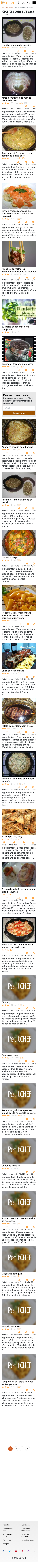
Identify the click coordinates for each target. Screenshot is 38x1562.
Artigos (6, 1544)
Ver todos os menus (7, 1535)
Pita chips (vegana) (12, 836)
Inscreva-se (19, 413)
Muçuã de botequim (12, 1273)
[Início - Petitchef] (3, 7)
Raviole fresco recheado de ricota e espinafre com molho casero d (17, 213)
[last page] (27, 1448)
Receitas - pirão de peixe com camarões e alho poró (17, 154)
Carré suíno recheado (13, 670)
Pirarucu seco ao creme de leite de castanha (18, 1219)
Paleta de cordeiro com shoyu (17, 726)
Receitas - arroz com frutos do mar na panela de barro (18, 945)
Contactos (26, 1525)
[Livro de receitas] (19, 2)
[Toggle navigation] (34, 2)
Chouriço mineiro (11, 1165)
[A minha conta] (24, 2)
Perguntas (7, 1540)
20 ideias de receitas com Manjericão (15, 328)
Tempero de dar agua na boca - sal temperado (18, 1383)
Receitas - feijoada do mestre (17, 364)
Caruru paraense (10, 1055)
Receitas (6, 1525)
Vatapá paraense (11, 1326)
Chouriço (6, 1002)
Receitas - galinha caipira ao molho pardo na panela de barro (19, 1111)
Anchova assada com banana (17, 447)
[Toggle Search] (28, 2)
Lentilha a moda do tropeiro (16, 45)
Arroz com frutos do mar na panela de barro (16, 99)
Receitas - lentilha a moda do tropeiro (17, 501)
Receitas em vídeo (7, 1530)
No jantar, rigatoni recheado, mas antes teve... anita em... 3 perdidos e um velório (18, 615)
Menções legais (28, 1540)
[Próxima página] (22, 1448)
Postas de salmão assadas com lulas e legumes (18, 890)
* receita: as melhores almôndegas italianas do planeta (19, 270)
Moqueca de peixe (11, 557)
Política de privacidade (25, 1530)
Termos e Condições (25, 1535)
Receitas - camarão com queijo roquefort (18, 780)
